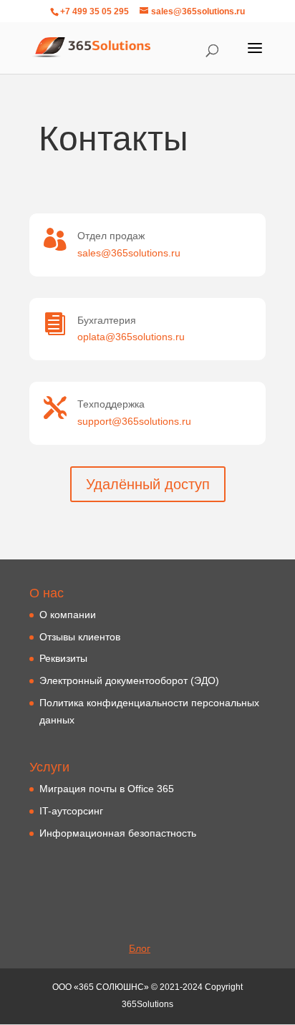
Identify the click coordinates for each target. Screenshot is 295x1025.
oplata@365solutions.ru (131, 336)
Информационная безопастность (117, 833)
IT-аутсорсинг (71, 811)
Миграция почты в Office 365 (106, 788)
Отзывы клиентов (79, 637)
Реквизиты (63, 658)
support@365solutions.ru (134, 421)
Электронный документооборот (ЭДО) (129, 680)
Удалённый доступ (148, 484)
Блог (139, 948)
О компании (67, 614)
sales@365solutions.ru (128, 253)
